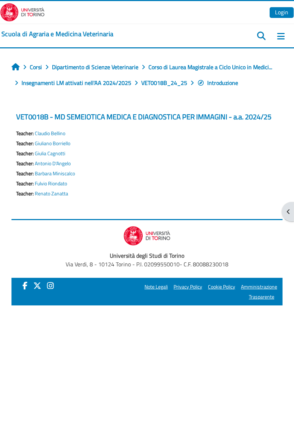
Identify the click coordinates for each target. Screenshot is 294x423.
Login (281, 12)
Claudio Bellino (50, 133)
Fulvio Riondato (51, 183)
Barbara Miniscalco (55, 173)
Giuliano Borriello (52, 143)
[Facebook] (25, 286)
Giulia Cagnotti (50, 153)
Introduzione (222, 83)
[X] (37, 286)
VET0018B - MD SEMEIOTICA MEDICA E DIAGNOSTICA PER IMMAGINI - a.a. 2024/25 (143, 116)
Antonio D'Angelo (53, 163)
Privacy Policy (188, 287)
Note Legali (156, 287)
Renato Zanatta (51, 194)
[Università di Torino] (22, 11)
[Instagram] (50, 286)
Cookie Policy (221, 287)
